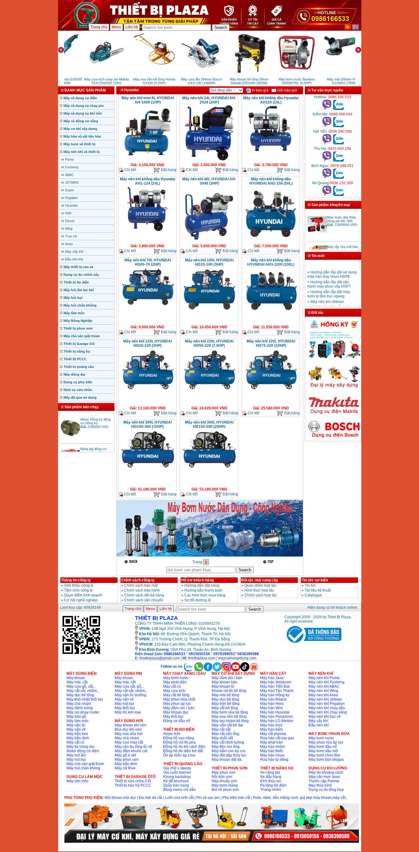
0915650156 (199, 654)
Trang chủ (98, 27)
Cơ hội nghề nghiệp (81, 600)
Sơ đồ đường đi (197, 600)
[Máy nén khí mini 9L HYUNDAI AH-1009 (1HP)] (147, 160)
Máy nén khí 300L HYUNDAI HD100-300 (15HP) (147, 424)
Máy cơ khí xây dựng (80, 129)
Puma (69, 159)
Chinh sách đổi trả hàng (144, 595)
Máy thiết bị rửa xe (78, 267)
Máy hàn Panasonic (276, 716)
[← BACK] (131, 561)
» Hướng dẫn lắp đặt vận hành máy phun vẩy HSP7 (329, 278)
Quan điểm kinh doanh (83, 595)
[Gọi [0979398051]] (326, 177)
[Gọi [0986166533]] (326, 109)
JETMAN (72, 182)
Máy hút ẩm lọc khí (78, 290)
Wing (68, 228)
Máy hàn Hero (272, 704)
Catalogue (313, 595)
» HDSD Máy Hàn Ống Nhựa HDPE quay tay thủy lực (331, 303)
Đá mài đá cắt (150, 797)
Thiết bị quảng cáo (78, 367)
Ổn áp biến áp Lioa (179, 755)
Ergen (69, 190)
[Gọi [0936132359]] (326, 195)
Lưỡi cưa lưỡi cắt (179, 797)
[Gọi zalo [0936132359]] (338, 195)
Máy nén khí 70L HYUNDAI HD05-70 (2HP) (148, 262)
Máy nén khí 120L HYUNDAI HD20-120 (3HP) (147, 343)
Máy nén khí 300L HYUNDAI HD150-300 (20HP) (209, 424)
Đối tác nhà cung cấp (259, 580)
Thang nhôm (270, 790)
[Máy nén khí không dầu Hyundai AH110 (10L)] (270, 152)
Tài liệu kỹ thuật (318, 590)
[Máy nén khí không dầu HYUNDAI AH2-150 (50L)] (270, 240)
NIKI (68, 213)
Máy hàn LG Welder (276, 721)
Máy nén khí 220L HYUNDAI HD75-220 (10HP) (271, 343)
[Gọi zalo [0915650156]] (338, 160)
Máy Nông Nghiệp (77, 320)
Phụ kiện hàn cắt (236, 797)
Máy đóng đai (74, 374)
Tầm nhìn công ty (78, 590)
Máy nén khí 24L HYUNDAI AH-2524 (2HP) (209, 100)
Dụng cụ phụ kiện (77, 382)
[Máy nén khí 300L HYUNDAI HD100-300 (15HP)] (147, 470)
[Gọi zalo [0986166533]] (338, 109)
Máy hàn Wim (271, 708)
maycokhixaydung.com (237, 658)
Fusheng (71, 167)
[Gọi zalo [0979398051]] (338, 177)
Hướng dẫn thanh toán (203, 590)
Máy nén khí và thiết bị (81, 152)
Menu (116, 27)
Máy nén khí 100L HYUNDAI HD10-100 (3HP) (209, 262)
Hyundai (71, 205)
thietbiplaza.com (201, 658)
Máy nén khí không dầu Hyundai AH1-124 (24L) (147, 181)
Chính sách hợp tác (260, 595)
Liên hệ (131, 27)
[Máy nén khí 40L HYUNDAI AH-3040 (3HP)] (209, 241)
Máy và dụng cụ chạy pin (83, 105)
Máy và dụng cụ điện (80, 98)
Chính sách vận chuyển (143, 600)
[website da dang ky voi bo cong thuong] (312, 644)
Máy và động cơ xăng (80, 121)
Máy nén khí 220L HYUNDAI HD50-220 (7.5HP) (209, 343)
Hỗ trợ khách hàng (197, 580)
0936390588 (248, 654)
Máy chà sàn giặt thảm (81, 336)
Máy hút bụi (73, 297)
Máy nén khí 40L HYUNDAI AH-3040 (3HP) (209, 181)
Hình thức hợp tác (259, 590)
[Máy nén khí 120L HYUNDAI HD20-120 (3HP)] (147, 394)
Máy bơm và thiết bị (79, 144)
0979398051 (224, 654)
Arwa (69, 244)
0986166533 (174, 654)
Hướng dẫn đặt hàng (201, 585)
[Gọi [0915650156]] (326, 160)
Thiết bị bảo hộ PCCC (133, 785)
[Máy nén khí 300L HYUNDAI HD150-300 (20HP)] (209, 470)
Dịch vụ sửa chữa (77, 390)
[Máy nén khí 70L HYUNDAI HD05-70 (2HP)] (147, 308)
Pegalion (71, 198)
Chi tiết (129, 170)
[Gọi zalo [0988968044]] (338, 126)
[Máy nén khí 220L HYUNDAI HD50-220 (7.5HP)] (209, 394)
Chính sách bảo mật (141, 585)
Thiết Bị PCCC (74, 359)
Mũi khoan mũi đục (120, 797)
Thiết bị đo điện (76, 282)
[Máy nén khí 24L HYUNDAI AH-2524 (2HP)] (209, 160)
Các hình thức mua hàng (204, 595)
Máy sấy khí (74, 251)
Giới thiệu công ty (78, 585)
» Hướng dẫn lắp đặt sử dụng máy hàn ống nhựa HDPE (332, 268)
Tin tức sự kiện (315, 580)
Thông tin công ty (76, 580)
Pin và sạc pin (208, 797)
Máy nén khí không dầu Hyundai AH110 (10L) (270, 100)
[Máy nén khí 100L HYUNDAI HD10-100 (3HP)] (209, 314)
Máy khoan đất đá (226, 759)
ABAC (69, 175)
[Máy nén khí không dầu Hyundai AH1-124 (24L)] (147, 231)
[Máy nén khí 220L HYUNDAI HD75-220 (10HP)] (270, 394)
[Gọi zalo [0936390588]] (338, 143)
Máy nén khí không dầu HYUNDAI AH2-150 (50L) (271, 181)
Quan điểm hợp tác (260, 585)
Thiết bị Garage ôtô (79, 344)
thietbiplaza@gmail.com (160, 658)
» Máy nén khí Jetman (325, 295)
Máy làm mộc (74, 313)
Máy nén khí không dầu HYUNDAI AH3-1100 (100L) (270, 262)
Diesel (69, 221)
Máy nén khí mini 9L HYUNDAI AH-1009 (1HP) (147, 100)
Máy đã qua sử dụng (80, 397)
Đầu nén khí (74, 259)
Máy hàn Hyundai (275, 712)
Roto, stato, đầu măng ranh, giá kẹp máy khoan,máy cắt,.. (300, 797)
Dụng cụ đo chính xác (81, 274)
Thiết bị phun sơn (78, 328)
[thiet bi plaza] (81, 653)
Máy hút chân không (80, 305)
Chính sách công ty (138, 580)
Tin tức (310, 585)
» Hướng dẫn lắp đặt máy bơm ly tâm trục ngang (328, 287)
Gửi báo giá (286, 90)
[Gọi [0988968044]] (326, 126)
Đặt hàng (168, 170)
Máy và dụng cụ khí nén (82, 113)
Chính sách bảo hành (142, 590)
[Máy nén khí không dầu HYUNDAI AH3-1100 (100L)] (270, 314)
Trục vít (71, 236)
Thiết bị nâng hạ (76, 351)
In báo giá (259, 90)
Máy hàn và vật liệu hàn (82, 136)
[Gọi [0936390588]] (326, 143)
